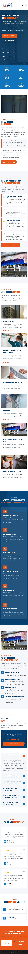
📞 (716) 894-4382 (9, 40)
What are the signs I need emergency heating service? (13, 776)
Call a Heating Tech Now (11, 245)
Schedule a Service (10, 35)
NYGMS (8, 951)
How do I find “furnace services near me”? (14, 756)
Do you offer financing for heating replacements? (13, 796)
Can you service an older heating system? (13, 789)
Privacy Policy (13, 952)
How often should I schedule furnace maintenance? (13, 783)
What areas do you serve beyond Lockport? (13, 803)
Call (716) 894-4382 (9, 162)
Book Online (6, 942)
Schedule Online (14, 743)
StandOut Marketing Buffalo (21, 951)
